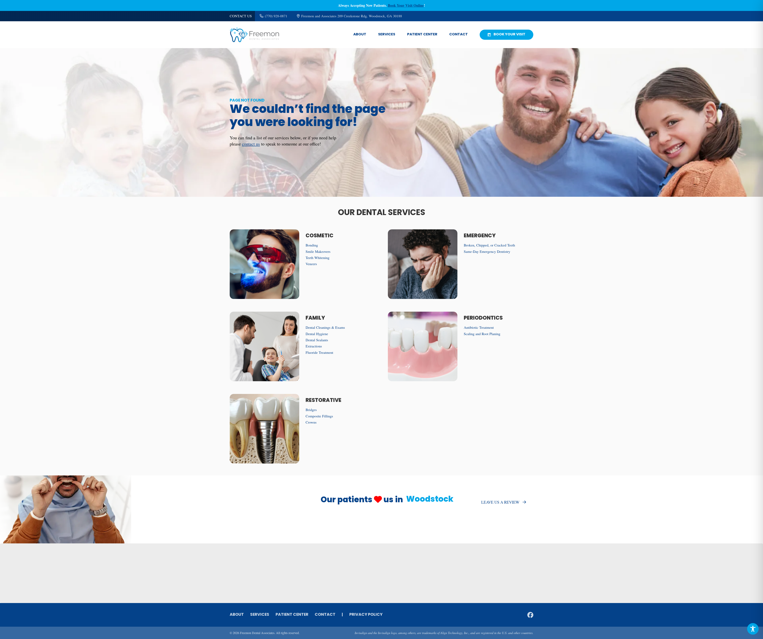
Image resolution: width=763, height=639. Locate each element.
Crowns (311, 422)
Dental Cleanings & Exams (325, 327)
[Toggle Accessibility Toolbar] (753, 629)
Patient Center (422, 34)
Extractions (314, 346)
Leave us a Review (500, 502)
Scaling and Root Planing (482, 333)
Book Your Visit (509, 34)
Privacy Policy (365, 615)
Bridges (311, 409)
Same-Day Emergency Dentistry (487, 251)
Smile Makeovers (318, 251)
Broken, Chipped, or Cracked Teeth (489, 245)
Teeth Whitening (317, 257)
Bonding (312, 245)
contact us (251, 144)
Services (386, 34)
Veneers (311, 263)
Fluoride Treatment (319, 352)
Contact (458, 34)
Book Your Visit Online (406, 5)
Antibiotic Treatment (479, 327)
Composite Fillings (319, 416)
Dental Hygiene (317, 333)
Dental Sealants (317, 339)
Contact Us (241, 16)
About (359, 34)
